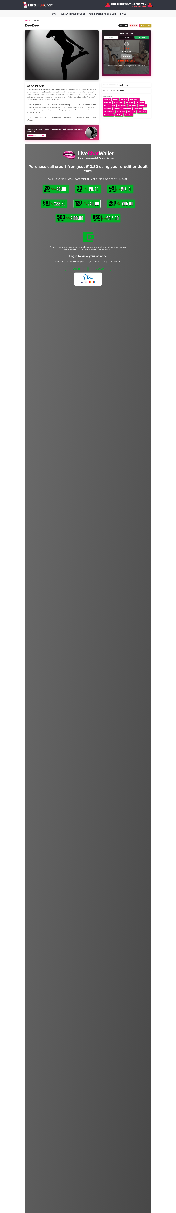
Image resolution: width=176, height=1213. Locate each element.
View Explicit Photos (36, 135)
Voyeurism (142, 112)
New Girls (128, 115)
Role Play (118, 115)
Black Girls (121, 112)
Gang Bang (138, 108)
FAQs (123, 14)
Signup (100, 269)
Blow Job (107, 108)
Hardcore (129, 102)
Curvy (112, 105)
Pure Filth (131, 112)
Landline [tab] (126, 37)
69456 (126, 56)
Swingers (132, 105)
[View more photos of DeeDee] (91, 133)
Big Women (108, 115)
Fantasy (117, 108)
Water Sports (109, 112)
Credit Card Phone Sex (102, 14)
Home (53, 14)
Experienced (118, 102)
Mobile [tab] (111, 37)
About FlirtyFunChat (73, 14)
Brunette (107, 102)
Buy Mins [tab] (142, 37)
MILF (106, 105)
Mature (115, 99)
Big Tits (107, 99)
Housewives (122, 105)
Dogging (142, 105)
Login (76, 269)
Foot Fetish (126, 108)
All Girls (27, 20)
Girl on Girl (140, 102)
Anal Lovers (134, 99)
